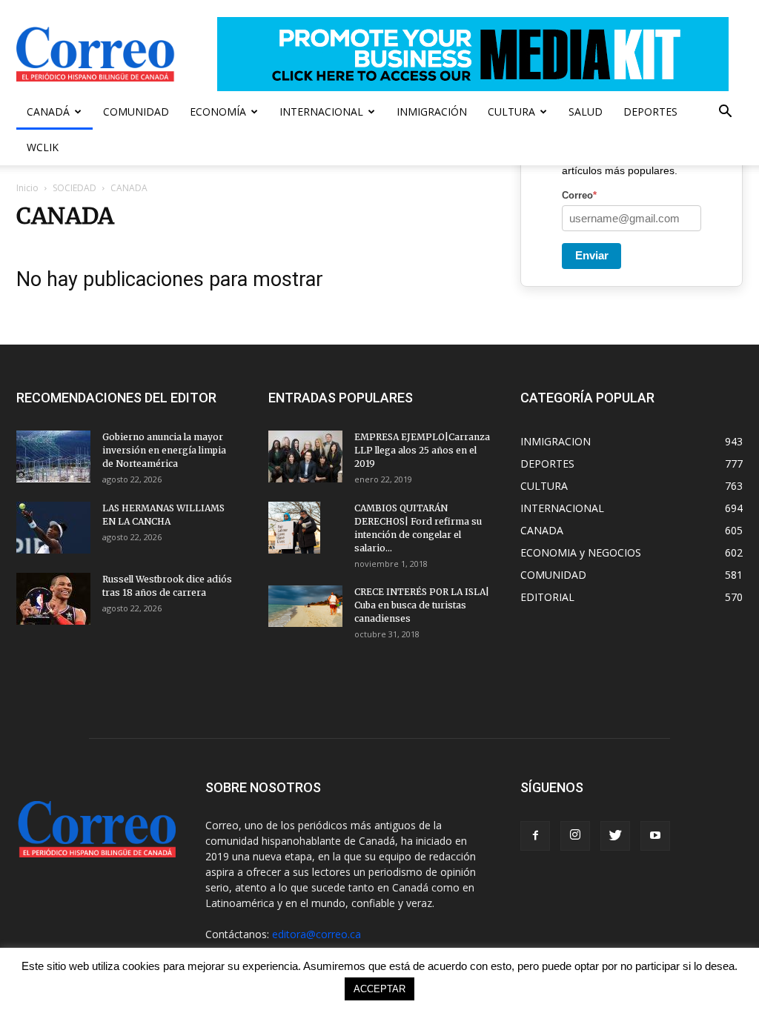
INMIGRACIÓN (432, 111)
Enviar (592, 255)
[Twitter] (615, 836)
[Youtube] (655, 836)
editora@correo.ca (316, 934)
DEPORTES (650, 111)
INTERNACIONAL (321, 111)
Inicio (27, 188)
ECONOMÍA (218, 111)
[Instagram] (575, 836)
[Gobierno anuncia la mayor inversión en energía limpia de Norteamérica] (53, 456)
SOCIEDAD (74, 188)
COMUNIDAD (136, 111)
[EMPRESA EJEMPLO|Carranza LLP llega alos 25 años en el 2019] (305, 456)
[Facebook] (535, 836)
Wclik (43, 147)
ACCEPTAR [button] (379, 988)
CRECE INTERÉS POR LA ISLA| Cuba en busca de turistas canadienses (421, 605)
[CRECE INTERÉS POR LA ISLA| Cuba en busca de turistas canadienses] (305, 606)
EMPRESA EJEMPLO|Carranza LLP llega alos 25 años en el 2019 (422, 450)
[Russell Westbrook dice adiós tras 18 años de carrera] (53, 599)
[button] (725, 113)
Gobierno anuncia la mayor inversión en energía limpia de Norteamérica (164, 450)
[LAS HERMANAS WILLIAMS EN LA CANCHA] (53, 528)
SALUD (586, 111)
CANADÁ (48, 111)
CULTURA (511, 111)
